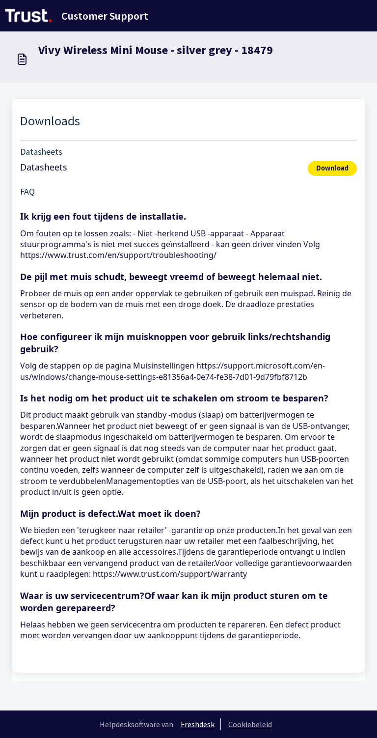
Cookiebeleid (250, 724)
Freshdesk (198, 724)
